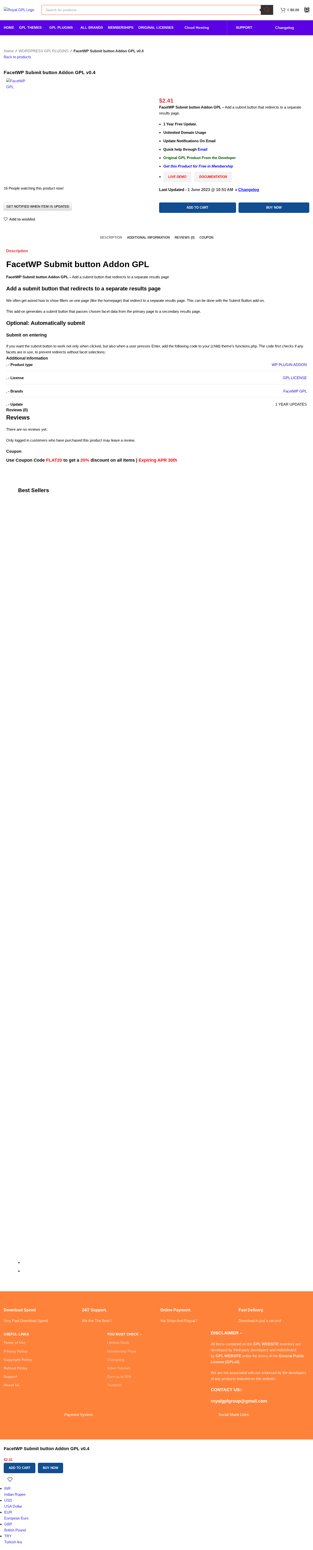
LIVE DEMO (177, 177)
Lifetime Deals (118, 1343)
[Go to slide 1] (158, 1263)
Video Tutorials (118, 1368)
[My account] (307, 10)
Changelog (248, 190)
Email (202, 149)
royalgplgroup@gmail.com (239, 1401)
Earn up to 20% (119, 1377)
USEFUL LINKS (16, 1334)
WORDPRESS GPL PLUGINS (44, 51)
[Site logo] (19, 9)
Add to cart (197, 207)
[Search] (267, 10)
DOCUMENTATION (213, 177)
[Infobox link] (39, 1309)
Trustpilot (114, 1385)
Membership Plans (121, 1351)
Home (9, 51)
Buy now (274, 207)
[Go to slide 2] (158, 1271)
